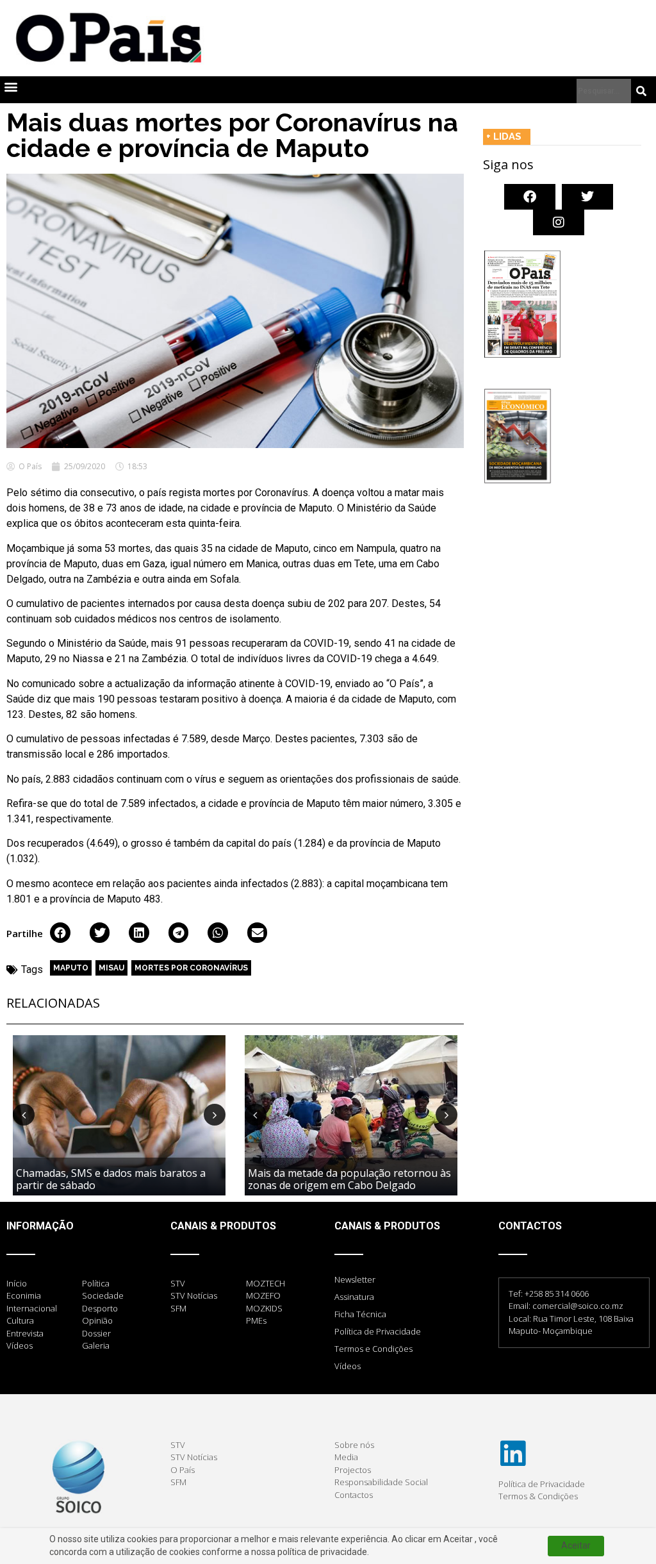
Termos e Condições (373, 1348)
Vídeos (347, 1366)
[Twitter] (587, 197)
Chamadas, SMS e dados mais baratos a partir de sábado (111, 1179)
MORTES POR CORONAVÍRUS (191, 967)
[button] (10, 86)
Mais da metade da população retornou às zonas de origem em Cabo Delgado (349, 1179)
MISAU (111, 967)
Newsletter (354, 1279)
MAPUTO (70, 967)
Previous (24, 1115)
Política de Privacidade (377, 1331)
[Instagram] (558, 222)
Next (215, 1115)
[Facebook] (529, 197)
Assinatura (354, 1296)
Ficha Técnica (360, 1314)
